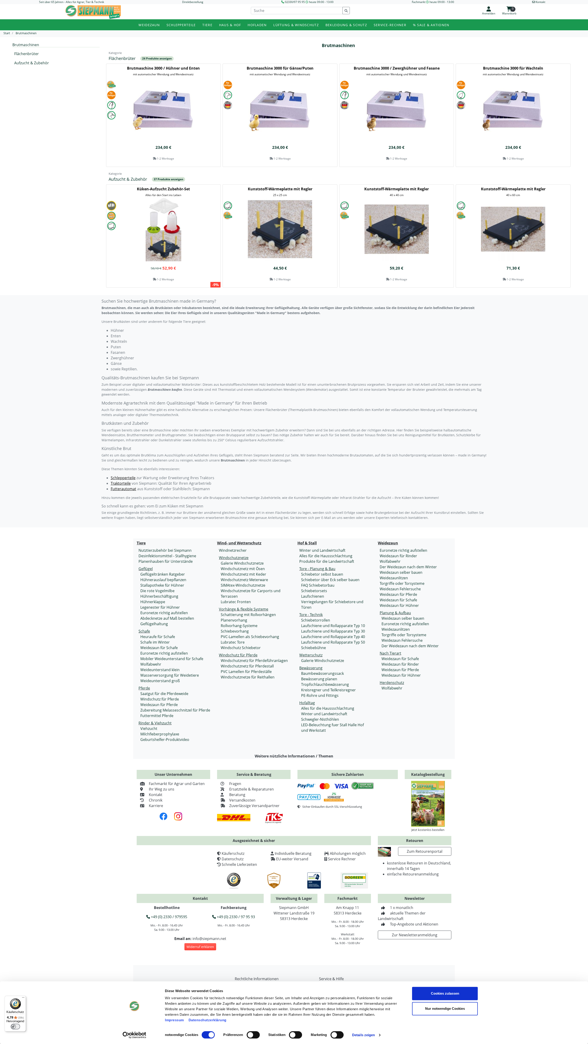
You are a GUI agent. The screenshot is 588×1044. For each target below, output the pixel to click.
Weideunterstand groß (160, 680)
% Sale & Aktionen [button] (431, 25)
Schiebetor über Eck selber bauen (330, 579)
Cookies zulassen (445, 993)
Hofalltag (307, 702)
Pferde (144, 688)
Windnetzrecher (233, 550)
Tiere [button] (207, 25)
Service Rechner (342, 858)
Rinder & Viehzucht (155, 723)
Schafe (144, 631)
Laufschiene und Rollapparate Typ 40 (333, 636)
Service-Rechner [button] (390, 25)
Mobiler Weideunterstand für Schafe (171, 658)
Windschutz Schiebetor (241, 647)
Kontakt (155, 794)
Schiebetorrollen (315, 620)
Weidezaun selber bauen (401, 572)
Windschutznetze (234, 557)
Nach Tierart (390, 653)
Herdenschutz (392, 682)
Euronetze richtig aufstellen (164, 612)
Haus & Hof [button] (230, 25)
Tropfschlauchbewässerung (325, 684)
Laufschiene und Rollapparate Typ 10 (333, 625)
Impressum (174, 1020)
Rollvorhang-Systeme (239, 625)
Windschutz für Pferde (159, 699)
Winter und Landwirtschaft (322, 550)
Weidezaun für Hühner (399, 605)
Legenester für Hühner (160, 607)
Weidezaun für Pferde (159, 704)
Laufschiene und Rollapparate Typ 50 (333, 642)
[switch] (253, 1034)
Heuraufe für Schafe (157, 636)
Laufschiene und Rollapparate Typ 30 (333, 631)
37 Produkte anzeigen (168, 179)
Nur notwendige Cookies (445, 1008)
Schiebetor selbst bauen (322, 574)
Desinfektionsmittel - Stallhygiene (167, 555)
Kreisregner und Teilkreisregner (328, 689)
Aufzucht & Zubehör (31, 62)
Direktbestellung (192, 2)
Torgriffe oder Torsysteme (402, 583)
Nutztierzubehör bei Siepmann (165, 550)
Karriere (156, 805)
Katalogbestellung (428, 774)
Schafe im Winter (155, 642)
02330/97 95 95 (295, 2)
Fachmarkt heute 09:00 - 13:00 (433, 2)
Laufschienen (312, 596)
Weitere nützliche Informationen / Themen (294, 756)
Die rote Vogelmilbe (157, 590)
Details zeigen (363, 1035)
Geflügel (146, 568)
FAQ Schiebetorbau (317, 585)
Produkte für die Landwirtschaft (326, 561)
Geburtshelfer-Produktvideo (164, 739)
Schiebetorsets (314, 590)
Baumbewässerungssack (322, 673)
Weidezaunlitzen (394, 577)
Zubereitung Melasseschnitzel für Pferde (175, 710)
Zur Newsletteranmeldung (414, 934)
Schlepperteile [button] (181, 25)
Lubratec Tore (233, 642)
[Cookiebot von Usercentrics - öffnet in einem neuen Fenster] (134, 1035)
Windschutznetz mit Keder (243, 574)
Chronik (155, 800)
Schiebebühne (313, 647)
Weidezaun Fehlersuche (400, 588)
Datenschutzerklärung (207, 1020)
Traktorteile (121, 483)
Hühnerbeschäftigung (159, 596)
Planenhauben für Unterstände (166, 561)
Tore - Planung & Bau (317, 568)
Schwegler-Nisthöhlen (320, 719)
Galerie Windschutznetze (242, 563)
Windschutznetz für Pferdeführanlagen (254, 660)
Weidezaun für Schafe (159, 647)
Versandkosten (242, 800)
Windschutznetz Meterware (244, 579)
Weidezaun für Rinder (398, 555)
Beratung (237, 794)
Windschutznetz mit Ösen (243, 568)
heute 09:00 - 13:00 (321, 2)
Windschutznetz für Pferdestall (247, 666)
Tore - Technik (311, 614)
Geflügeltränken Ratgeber (162, 574)
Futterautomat (123, 488)
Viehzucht (148, 728)
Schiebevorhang (235, 631)
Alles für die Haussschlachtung (325, 555)
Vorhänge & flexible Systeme (243, 609)
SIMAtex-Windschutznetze (243, 585)
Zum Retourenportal (424, 851)
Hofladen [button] (257, 25)
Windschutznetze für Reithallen (247, 677)
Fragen (235, 783)
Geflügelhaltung (154, 623)
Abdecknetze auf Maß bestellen (167, 618)
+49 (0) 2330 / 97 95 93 (235, 916)
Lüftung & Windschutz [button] (296, 25)
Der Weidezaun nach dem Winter (408, 566)
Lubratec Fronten (236, 601)
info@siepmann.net (209, 938)
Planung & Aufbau (395, 612)
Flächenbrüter (26, 53)
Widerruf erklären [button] (200, 947)
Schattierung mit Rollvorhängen (248, 614)
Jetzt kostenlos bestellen (427, 830)
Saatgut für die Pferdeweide (164, 693)
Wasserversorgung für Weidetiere (169, 675)
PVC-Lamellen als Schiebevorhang (250, 636)
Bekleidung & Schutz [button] (346, 25)
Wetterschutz (310, 655)
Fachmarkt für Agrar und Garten (177, 783)
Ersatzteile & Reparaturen (251, 789)
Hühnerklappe (152, 601)
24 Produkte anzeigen (157, 58)
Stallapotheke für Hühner (162, 585)
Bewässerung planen (319, 678)
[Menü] (23, 998)
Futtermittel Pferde (156, 715)
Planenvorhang (234, 620)
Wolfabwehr (150, 664)
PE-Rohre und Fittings (320, 695)
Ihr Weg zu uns (161, 789)
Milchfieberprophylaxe (159, 734)
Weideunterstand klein (160, 669)
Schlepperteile (123, 477)
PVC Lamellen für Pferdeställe (246, 671)
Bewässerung (310, 667)
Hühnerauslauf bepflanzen (163, 579)
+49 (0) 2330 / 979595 (168, 916)
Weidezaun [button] (149, 25)
